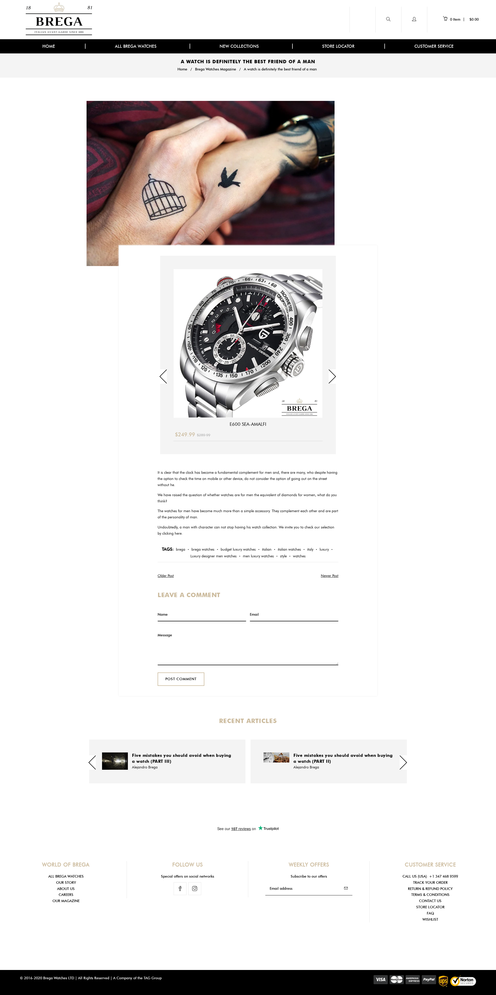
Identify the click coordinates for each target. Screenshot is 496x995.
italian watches (289, 549)
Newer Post (329, 576)
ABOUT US (66, 889)
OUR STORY (66, 882)
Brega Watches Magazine (215, 69)
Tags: (168, 549)
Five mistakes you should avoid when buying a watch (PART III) (181, 758)
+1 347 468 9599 (443, 876)
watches (299, 556)
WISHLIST (430, 919)
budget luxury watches (238, 549)
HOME (48, 46)
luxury (324, 549)
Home (182, 69)
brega (180, 549)
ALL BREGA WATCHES (136, 46)
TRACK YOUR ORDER (430, 882)
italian (267, 549)
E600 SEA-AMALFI (248, 424)
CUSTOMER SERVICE (434, 46)
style (283, 556)
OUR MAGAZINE (66, 901)
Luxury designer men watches (213, 556)
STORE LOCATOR (338, 46)
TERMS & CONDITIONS (430, 895)
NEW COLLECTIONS (240, 46)
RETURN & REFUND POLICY (430, 889)
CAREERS (66, 895)
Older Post (166, 576)
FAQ (430, 913)
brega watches (202, 549)
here (178, 533)
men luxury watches (258, 556)
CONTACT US (430, 901)
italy (310, 549)
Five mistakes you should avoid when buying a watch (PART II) (343, 758)
